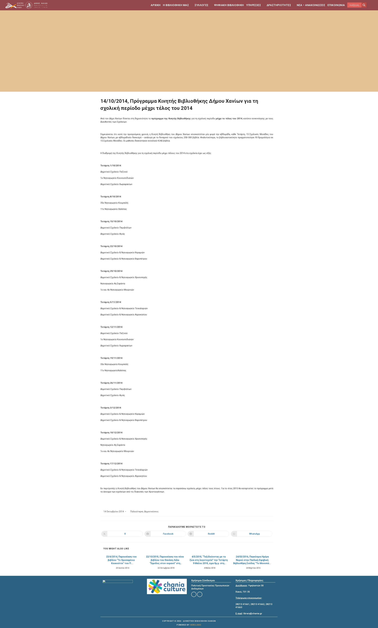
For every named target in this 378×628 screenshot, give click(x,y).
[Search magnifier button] (363, 5)
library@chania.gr (252, 613)
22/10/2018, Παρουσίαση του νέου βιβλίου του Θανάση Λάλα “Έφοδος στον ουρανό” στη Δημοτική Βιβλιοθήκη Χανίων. (165, 560)
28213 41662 (257, 604)
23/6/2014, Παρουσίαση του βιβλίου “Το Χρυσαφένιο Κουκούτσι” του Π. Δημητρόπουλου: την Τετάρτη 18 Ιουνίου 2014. (121, 560)
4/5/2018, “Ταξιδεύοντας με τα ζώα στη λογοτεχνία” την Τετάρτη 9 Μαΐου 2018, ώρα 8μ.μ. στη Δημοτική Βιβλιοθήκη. (209, 560)
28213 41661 (242, 604)
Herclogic (195, 625)
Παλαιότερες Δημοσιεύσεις (144, 511)
